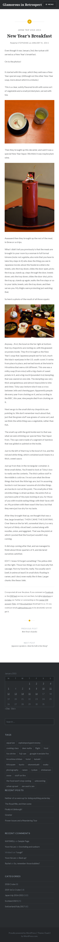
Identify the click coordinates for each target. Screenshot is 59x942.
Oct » (13, 708)
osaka (45, 764)
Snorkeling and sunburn (29, 847)
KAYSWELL (10, 841)
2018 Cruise (10, 884)
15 (29, 694)
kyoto (21, 764)
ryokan (34, 770)
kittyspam (10, 764)
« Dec (7, 708)
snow (8, 775)
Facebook (49, 592)
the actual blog (26, 604)
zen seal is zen (28, 786)
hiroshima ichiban (14, 759)
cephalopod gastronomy (29, 743)
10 (43, 688)
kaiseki (37, 759)
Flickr (14, 604)
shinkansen (46, 770)
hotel (28, 759)
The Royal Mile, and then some (18, 804)
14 (22, 694)
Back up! (22, 858)
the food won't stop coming (18, 781)
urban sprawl (12, 786)
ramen (25, 770)
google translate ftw (39, 753)
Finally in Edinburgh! (13, 809)
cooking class (12, 748)
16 (36, 694)
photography (12, 770)
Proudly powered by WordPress (22, 933)
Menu (51, 4)
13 (16, 694)
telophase (47, 596)
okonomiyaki (33, 764)
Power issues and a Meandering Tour (21, 820)
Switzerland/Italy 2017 (15, 906)
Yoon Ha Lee (10, 847)
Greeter (8, 815)
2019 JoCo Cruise (13, 890)
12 (8, 694)
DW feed (13, 596)
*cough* (19, 852)
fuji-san (22, 753)
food (46, 748)
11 (50, 688)
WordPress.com (30, 936)
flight (37, 748)
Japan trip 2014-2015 (29, 30)
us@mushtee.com (24, 608)
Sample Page (23, 841)
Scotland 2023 (11, 901)
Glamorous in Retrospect (22, 4)
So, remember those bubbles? (27, 863)
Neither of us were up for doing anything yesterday (27, 798)
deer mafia (27, 748)
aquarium (10, 743)
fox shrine (11, 753)
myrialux (8, 600)
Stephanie (23, 43)
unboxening (40, 781)
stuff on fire (20, 775)
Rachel (8, 863)
